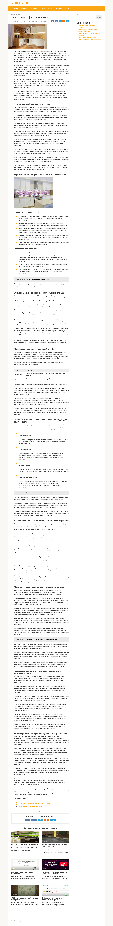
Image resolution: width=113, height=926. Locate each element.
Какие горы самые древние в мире (89, 39)
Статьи (50, 8)
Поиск (79, 14)
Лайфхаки (24, 8)
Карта (67, 8)
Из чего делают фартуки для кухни (30, 806)
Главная (15, 8)
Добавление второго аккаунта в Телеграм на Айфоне (54, 899)
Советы (42, 8)
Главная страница (15, 14)
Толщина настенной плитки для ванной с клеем (34, 803)
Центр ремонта (19, 2)
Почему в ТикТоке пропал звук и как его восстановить (54, 873)
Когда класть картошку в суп (87, 37)
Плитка (35, 21)
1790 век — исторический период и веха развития (24, 899)
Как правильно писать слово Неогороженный (22, 873)
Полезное (34, 8)
